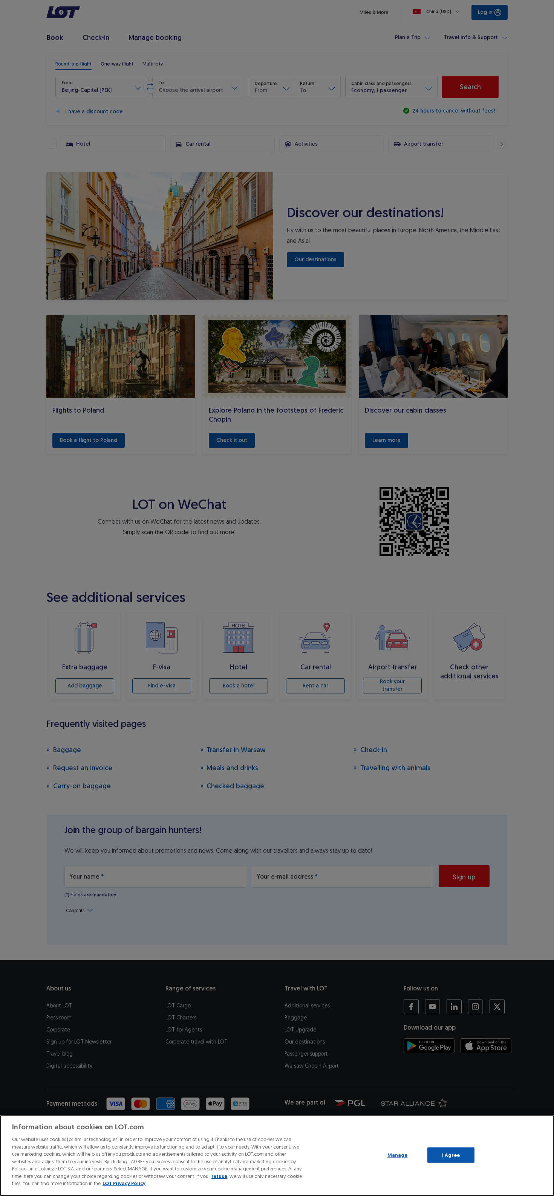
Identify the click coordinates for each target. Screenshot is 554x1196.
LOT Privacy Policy (124, 1183)
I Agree (451, 1155)
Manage (397, 1155)
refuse (219, 1176)
